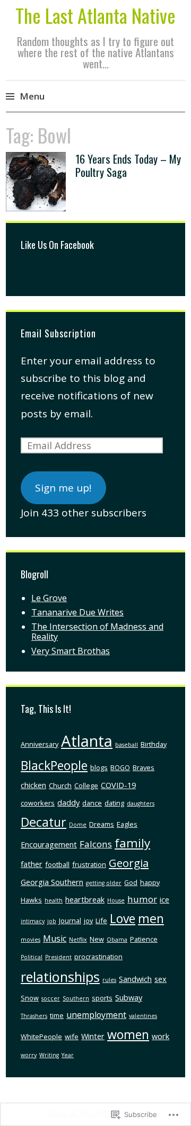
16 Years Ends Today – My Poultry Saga (128, 165)
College (86, 785)
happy (150, 882)
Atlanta (86, 741)
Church (60, 785)
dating (114, 803)
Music (54, 938)
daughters (140, 803)
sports (102, 998)
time (57, 1015)
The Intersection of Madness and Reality (97, 631)
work (160, 1036)
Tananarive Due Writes (77, 612)
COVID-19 (118, 785)
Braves (143, 767)
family (132, 843)
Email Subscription (58, 333)
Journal (70, 920)
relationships (60, 977)
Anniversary (39, 744)
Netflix (78, 939)
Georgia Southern (52, 882)
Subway (128, 997)
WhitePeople (41, 1036)
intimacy (33, 921)
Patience (144, 939)
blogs (99, 767)
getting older (103, 883)
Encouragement (49, 844)
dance (92, 803)
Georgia (129, 862)
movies (30, 939)
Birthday (154, 744)
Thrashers (34, 1016)
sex (160, 978)
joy (88, 920)
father (31, 864)
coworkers (38, 803)
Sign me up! (63, 488)
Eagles (127, 824)
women (128, 1034)
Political (31, 957)
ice (164, 899)
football (57, 864)
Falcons (96, 844)
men (151, 918)
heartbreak (85, 899)
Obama (117, 939)
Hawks (31, 900)
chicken (33, 785)
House (116, 900)
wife (72, 1036)
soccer (50, 998)
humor (142, 899)
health (54, 900)
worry (29, 1055)
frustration (89, 864)
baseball (126, 744)
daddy (68, 802)
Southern (76, 998)
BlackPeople (54, 765)
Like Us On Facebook (57, 245)
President (58, 957)
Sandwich (135, 978)
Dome (77, 824)
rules (109, 980)
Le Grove (49, 598)
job (51, 921)
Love (122, 918)
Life (101, 920)
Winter (93, 1036)
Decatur (43, 822)
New (97, 939)
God (130, 882)
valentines (143, 1016)
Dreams (101, 824)
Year (68, 1055)
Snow (30, 998)
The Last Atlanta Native (95, 15)
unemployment (96, 1015)
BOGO (120, 767)
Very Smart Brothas (70, 651)
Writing (49, 1055)
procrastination (98, 956)
